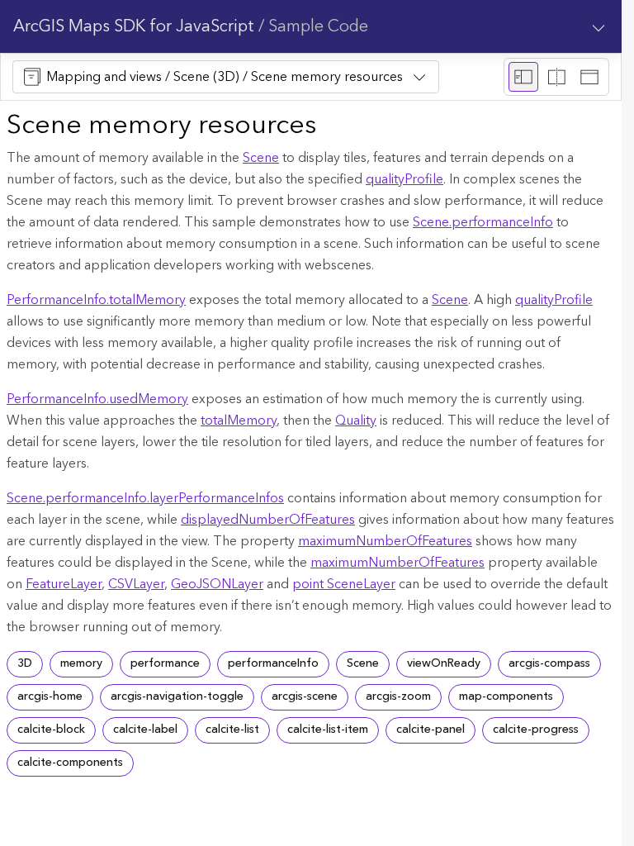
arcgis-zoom (398, 696)
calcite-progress (536, 729)
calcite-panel (430, 729)
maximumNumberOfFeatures (385, 541)
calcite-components (70, 762)
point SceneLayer (343, 584)
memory (81, 663)
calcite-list (232, 729)
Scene (261, 157)
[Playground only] (556, 77)
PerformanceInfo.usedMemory (97, 399)
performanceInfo (273, 663)
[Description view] (523, 77)
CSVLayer (136, 584)
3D (24, 663)
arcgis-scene (305, 696)
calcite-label (145, 729)
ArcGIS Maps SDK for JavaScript (133, 26)
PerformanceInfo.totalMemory (96, 299)
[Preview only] (589, 77)
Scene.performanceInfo (483, 222)
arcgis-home (50, 696)
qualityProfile (404, 179)
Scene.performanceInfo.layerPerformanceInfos (145, 498)
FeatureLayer (64, 584)
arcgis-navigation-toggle (177, 696)
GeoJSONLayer (217, 584)
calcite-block (51, 729)
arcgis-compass (549, 663)
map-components (506, 696)
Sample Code (318, 26)
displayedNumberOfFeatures (268, 519)
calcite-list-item (327, 729)
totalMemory (239, 420)
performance (165, 663)
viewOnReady (443, 663)
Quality (355, 420)
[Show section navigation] (598, 26)
